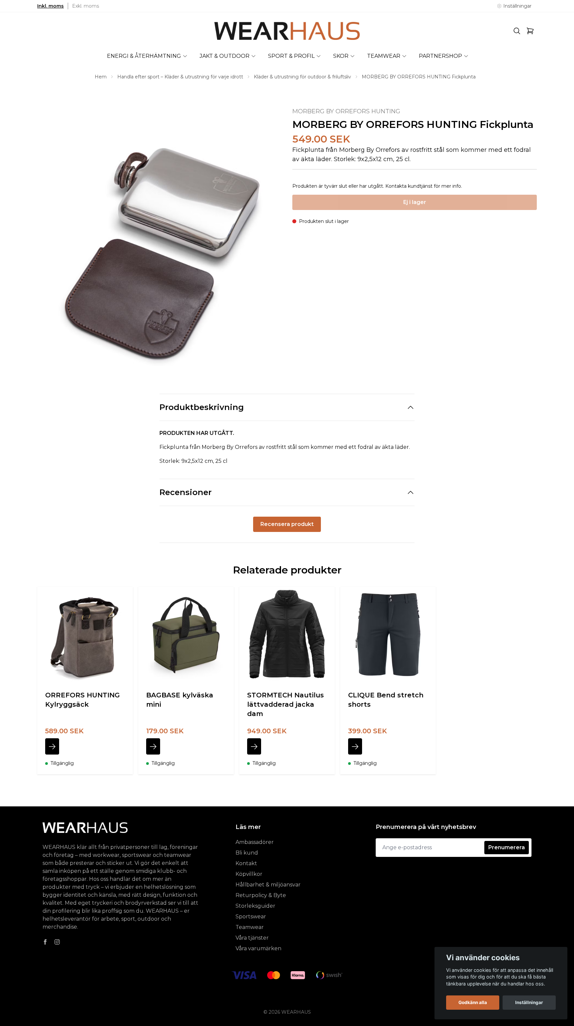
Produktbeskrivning (201, 407)
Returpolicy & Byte (261, 895)
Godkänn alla (472, 1002)
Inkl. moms (50, 6)
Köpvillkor (249, 874)
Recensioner (185, 492)
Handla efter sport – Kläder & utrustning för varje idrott (180, 77)
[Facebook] (45, 942)
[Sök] (517, 31)
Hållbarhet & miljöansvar (268, 884)
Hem (101, 77)
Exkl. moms (85, 6)
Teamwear (250, 927)
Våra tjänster (252, 938)
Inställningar (529, 1002)
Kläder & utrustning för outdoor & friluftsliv (302, 77)
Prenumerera (506, 847)
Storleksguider (255, 906)
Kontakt (246, 863)
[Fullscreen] (159, 239)
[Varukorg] (530, 31)
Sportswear (251, 916)
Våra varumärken (258, 948)
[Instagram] (57, 942)
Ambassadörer (255, 842)
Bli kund (247, 853)
